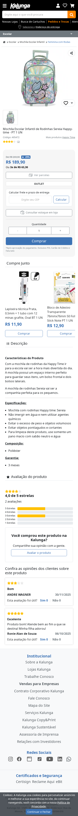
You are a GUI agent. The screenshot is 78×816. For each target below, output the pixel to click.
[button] (10, 117)
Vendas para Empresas (39, 683)
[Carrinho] (72, 5)
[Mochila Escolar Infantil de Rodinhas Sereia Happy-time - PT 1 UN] (10, 117)
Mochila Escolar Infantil (32, 42)
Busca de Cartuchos (33, 21)
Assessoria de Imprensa (39, 734)
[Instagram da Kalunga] (10, 758)
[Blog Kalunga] (29, 758)
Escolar (12, 42)
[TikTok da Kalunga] (39, 758)
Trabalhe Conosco (39, 676)
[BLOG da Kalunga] (60, 758)
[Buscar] (71, 14)
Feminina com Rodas (59, 42)
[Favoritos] (65, 5)
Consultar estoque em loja (41, 212)
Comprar (39, 241)
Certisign (23, 781)
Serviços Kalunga (39, 712)
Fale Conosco (39, 698)
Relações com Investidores (39, 741)
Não (56, 600)
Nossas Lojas (10, 21)
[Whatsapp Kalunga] (69, 758)
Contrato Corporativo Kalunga (39, 691)
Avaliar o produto (39, 553)
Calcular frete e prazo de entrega (29, 192)
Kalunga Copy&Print (39, 719)
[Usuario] (58, 5)
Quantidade (39, 224)
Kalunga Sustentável (39, 727)
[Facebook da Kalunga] (20, 758)
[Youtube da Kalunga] (50, 758)
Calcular (61, 200)
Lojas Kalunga (39, 669)
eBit (59, 781)
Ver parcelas (41, 175)
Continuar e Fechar (39, 811)
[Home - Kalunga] (4, 42)
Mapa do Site (39, 705)
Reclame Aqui (43, 781)
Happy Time (68, 137)
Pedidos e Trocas (58, 21)
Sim (44, 600)
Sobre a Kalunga (39, 662)
